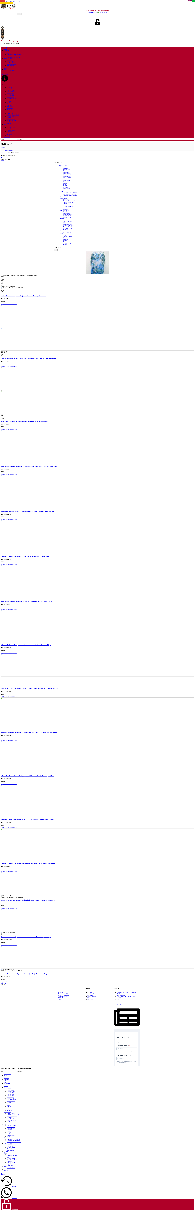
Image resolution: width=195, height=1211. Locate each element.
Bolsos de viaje (10, 61)
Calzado (62, 196)
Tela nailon (9, 109)
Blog (118, 999)
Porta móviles (10, 106)
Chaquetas (9, 131)
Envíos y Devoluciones (63, 995)
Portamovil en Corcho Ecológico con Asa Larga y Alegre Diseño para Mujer (24, 974)
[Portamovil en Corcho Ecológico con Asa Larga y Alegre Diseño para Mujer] (97, 968)
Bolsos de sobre (10, 97)
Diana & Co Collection (68, 225)
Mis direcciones (91, 998)
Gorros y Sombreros (11, 120)
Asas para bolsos (11, 113)
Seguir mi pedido (91, 996)
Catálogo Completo (61, 165)
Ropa (61, 233)
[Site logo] (9, 9)
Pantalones (9, 134)
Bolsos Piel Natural (11, 98)
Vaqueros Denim (67, 243)
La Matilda (9, 1161)
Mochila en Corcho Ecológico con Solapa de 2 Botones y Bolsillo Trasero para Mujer (27, 819)
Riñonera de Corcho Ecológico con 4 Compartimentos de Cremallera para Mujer (26, 645)
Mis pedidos (90, 995)
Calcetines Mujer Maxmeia (13, 55)
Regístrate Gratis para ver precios (9, 304)
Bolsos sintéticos (11, 99)
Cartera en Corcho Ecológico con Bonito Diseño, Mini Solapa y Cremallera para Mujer (28, 900)
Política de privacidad (63, 996)
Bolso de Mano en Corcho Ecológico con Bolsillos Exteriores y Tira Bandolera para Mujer (29, 732)
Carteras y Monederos (12, 116)
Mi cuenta (89, 992)
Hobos (8, 103)
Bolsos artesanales (11, 90)
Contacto (60, 999)
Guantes (9, 121)
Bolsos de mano (10, 95)
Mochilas (9, 105)
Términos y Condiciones (64, 993)
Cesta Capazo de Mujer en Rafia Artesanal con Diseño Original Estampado (24, 421)
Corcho (8, 102)
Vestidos (9, 135)
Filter (56, 249)
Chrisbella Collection (12, 1155)
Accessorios (9, 87)
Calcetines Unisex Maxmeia (13, 57)
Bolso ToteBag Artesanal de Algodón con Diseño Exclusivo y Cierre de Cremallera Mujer (28, 358)
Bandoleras (9, 60)
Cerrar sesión (90, 999)
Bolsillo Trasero (10, 88)
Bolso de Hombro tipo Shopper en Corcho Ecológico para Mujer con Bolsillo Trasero (27, 511)
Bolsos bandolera (11, 91)
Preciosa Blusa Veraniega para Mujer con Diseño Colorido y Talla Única (23, 296)
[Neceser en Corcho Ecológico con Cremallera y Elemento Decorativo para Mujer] (97, 931)
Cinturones (9, 117)
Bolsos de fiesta (10, 93)
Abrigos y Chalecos (11, 127)
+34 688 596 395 (103, 12)
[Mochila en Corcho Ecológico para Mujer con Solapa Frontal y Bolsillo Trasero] (97, 542)
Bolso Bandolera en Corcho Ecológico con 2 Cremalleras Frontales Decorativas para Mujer (29, 466)
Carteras (9, 101)
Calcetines (62, 191)
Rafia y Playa (10, 108)
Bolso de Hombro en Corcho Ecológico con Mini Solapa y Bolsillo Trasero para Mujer (27, 776)
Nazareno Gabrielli (67, 226)
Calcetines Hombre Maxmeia (14, 54)
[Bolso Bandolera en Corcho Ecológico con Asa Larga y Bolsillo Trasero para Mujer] (97, 587)
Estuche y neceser (11, 62)
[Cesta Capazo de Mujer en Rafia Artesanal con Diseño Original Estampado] (97, 389)
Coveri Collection (11, 119)
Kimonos (65, 240)
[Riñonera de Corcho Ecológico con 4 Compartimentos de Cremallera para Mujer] (97, 632)
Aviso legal (61, 992)
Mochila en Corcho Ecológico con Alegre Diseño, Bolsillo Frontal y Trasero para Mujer (28, 863)
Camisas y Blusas (11, 130)
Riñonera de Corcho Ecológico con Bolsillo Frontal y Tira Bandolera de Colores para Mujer (29, 688)
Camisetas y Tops (11, 128)
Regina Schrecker (67, 228)
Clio (64, 222)
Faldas (8, 132)
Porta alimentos (10, 65)
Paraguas (9, 123)
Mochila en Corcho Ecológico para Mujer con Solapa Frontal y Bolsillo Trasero (25, 556)
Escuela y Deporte (64, 210)
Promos (62, 231)
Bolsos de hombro (11, 94)
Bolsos (61, 166)
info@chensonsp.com (92, 12)
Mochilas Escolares (11, 64)
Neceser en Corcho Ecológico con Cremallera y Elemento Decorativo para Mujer (26, 937)
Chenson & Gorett (67, 221)
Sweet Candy (66, 229)
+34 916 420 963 (121, 995)
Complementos (63, 198)
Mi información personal (93, 993)
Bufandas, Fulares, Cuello (13, 115)
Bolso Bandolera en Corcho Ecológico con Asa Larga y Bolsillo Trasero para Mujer (27, 601)
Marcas (62, 218)
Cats (64, 220)
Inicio (2, 152)
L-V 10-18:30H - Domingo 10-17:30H (126, 996)
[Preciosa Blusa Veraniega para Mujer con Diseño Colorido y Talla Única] (97, 273)
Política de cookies (62, 998)
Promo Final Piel (11, 70)
